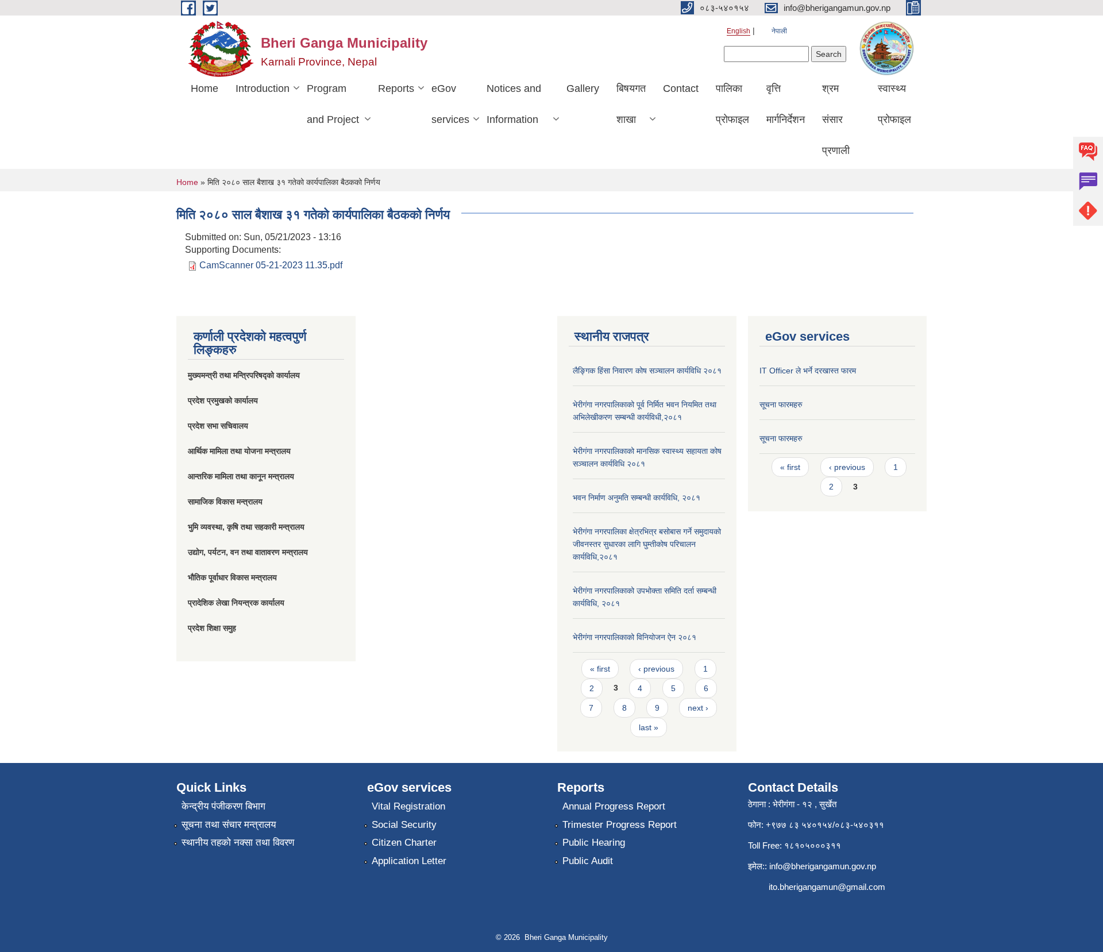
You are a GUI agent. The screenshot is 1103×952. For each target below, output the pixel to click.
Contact (681, 88)
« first (600, 668)
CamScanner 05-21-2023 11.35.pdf (270, 265)
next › (698, 707)
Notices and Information (514, 104)
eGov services (450, 104)
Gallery (582, 88)
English (738, 31)
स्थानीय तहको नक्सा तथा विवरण (238, 842)
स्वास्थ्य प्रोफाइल (894, 104)
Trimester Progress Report (619, 824)
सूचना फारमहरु (781, 404)
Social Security (404, 824)
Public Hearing (593, 842)
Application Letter (409, 860)
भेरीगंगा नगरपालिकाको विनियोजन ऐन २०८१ (634, 637)
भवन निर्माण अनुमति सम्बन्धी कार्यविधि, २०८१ (636, 497)
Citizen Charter (404, 842)
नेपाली (779, 31)
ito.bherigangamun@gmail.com (827, 887)
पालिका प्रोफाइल (732, 104)
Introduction (263, 88)
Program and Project (333, 104)
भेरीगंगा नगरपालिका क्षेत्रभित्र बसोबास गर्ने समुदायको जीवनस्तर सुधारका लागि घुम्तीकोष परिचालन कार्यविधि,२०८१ (647, 544)
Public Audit (587, 860)
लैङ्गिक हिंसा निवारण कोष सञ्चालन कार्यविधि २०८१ (647, 370)
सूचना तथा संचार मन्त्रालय (229, 824)
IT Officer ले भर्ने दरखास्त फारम (807, 370)
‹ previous (656, 668)
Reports (396, 88)
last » (648, 727)
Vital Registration (408, 806)
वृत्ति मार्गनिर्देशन (785, 104)
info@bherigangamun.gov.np (822, 866)
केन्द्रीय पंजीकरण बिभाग (223, 806)
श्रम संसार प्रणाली (836, 119)
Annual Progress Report (613, 806)
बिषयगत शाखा (631, 104)
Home (204, 88)
